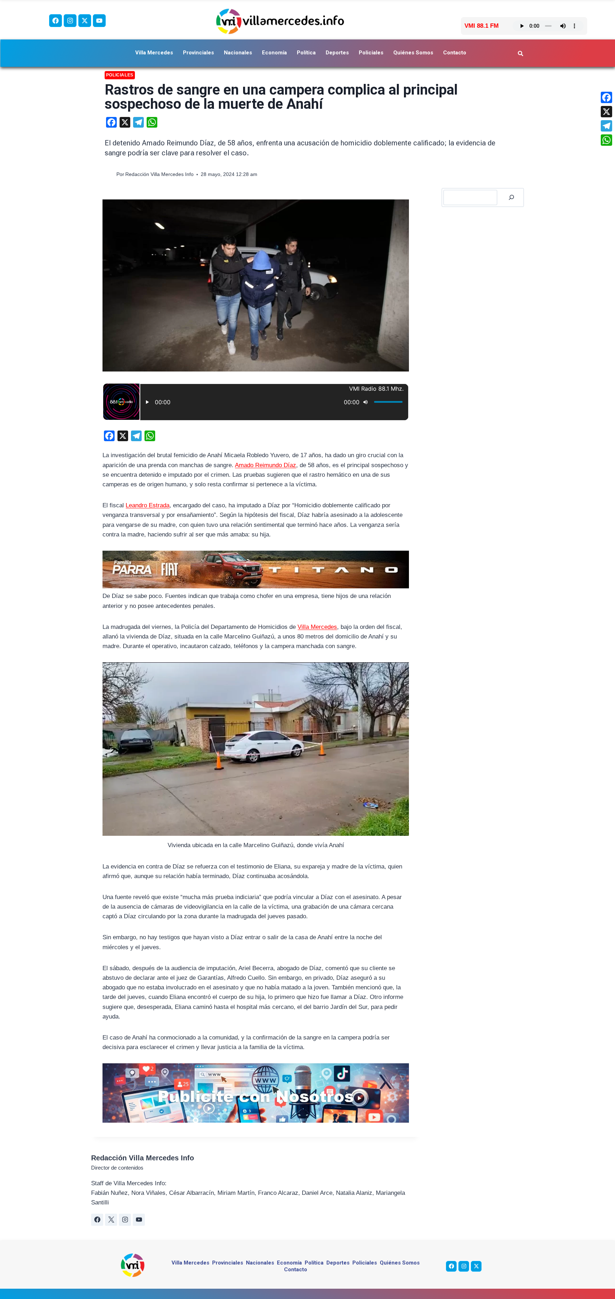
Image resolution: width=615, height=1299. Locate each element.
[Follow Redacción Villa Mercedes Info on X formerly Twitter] (111, 1220)
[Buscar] (511, 197)
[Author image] (109, 174)
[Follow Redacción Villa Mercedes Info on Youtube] (139, 1220)
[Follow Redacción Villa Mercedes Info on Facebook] (97, 1220)
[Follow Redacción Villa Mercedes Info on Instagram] (125, 1220)
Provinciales (198, 52)
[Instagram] (70, 20)
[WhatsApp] (606, 140)
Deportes (337, 52)
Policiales (371, 52)
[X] (606, 112)
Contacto (454, 52)
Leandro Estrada (147, 505)
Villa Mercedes (154, 52)
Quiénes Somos (413, 52)
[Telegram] (606, 126)
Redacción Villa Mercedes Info (159, 174)
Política (306, 52)
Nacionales (238, 52)
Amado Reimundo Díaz (265, 465)
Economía (274, 52)
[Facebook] (55, 20)
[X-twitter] (84, 20)
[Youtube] (99, 20)
